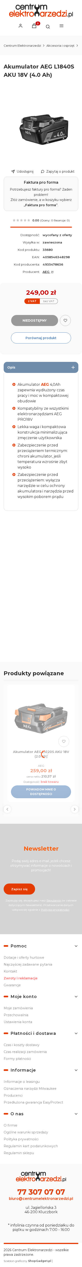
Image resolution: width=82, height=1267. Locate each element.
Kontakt (10, 971)
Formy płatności (17, 1059)
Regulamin (53, 900)
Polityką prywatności (55, 909)
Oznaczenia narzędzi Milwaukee (30, 1089)
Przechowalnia (16, 1015)
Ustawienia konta (18, 1022)
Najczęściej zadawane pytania (28, 964)
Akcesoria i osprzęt (60, 45)
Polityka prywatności (21, 1139)
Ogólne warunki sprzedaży (26, 1132)
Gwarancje (12, 985)
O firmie (10, 1125)
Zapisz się (19, 889)
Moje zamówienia (18, 1008)
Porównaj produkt (41, 338)
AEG (46, 272)
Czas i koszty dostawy (21, 1045)
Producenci (13, 1095)
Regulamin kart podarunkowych (31, 1146)
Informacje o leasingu (22, 1082)
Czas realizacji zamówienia (25, 1052)
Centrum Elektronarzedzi (22, 45)
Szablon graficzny (27, 1261)
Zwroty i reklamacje (21, 978)
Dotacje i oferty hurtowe (24, 957)
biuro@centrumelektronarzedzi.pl (41, 1198)
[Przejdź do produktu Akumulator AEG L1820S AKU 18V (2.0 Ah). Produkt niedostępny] (41, 718)
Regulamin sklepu (19, 1153)
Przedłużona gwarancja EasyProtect (33, 1102)
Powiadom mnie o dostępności (41, 792)
